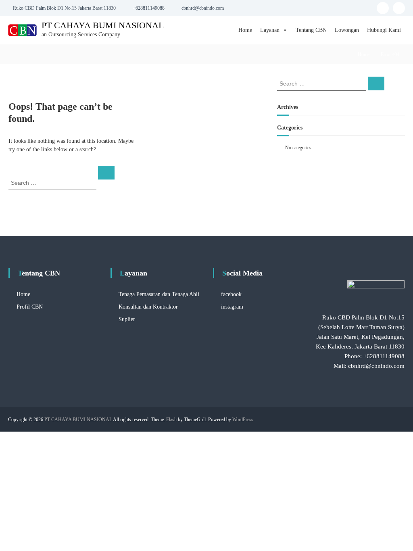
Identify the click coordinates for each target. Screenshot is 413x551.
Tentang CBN (311, 30)
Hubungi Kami (384, 30)
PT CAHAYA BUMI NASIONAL (103, 25)
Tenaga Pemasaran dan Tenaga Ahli (159, 294)
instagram (232, 307)
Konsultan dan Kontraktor (148, 307)
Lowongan (347, 30)
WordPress (242, 419)
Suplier (127, 319)
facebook (231, 294)
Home (245, 30)
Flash (171, 419)
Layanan (270, 30)
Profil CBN (30, 307)
